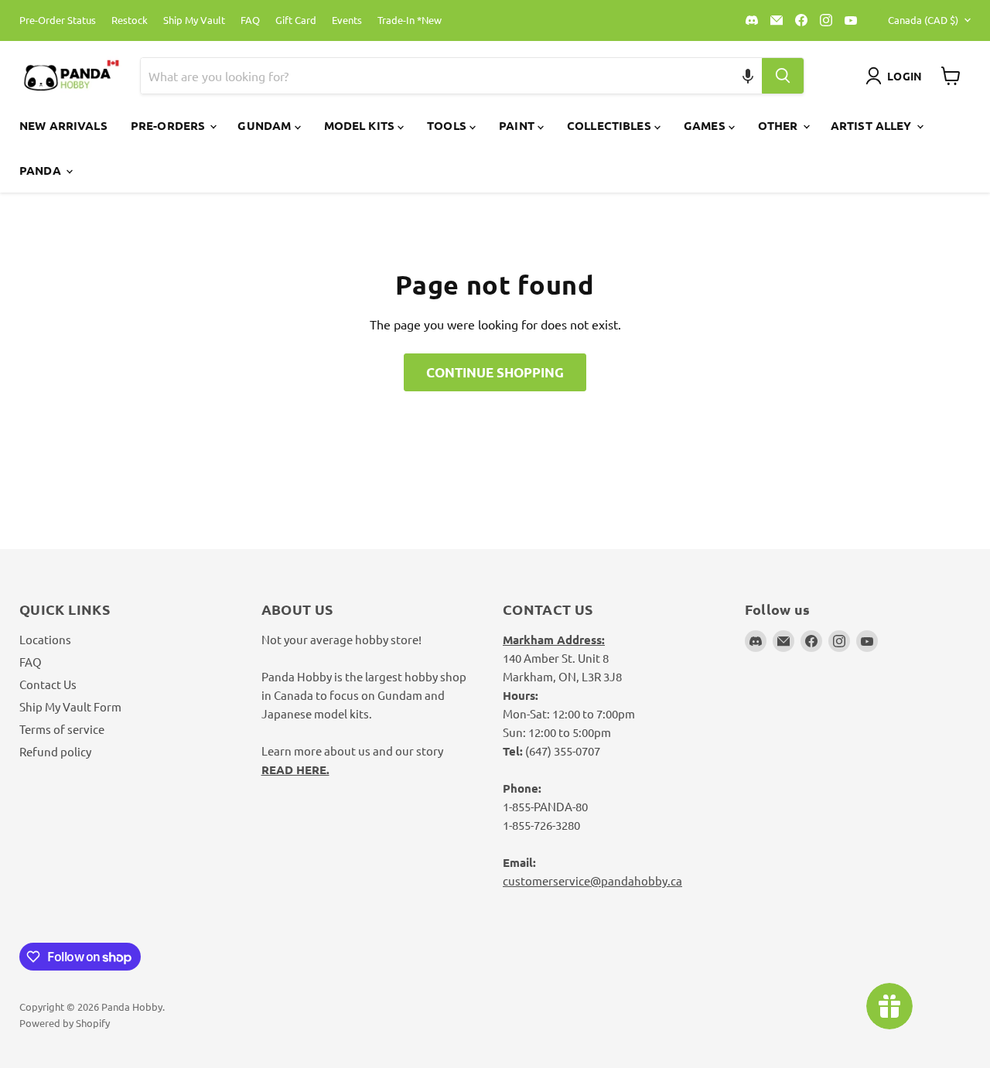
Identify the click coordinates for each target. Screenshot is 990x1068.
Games (706, 125)
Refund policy (55, 751)
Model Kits (361, 125)
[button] (747, 76)
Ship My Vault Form (70, 706)
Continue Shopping (495, 372)
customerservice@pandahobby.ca (592, 880)
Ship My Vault (194, 20)
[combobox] (433, 76)
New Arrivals (63, 125)
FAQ (250, 20)
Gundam (265, 125)
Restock (129, 20)
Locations (45, 639)
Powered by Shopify (64, 1022)
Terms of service (61, 729)
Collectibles (610, 125)
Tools (448, 125)
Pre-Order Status (57, 20)
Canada (923, 19)
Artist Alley (873, 125)
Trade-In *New (409, 20)
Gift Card (295, 20)
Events (347, 20)
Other (779, 125)
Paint (518, 125)
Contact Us (48, 684)
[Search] (783, 76)
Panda (41, 170)
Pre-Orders (170, 125)
